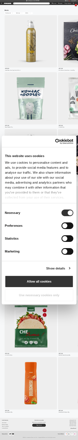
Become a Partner (5, 424)
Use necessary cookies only (39, 295)
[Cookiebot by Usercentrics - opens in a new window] (55, 141)
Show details (55, 268)
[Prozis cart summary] (73, 3)
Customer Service (5, 428)
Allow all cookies (39, 281)
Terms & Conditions (5, 426)
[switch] (67, 225)
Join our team (4, 422)
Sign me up (39, 425)
